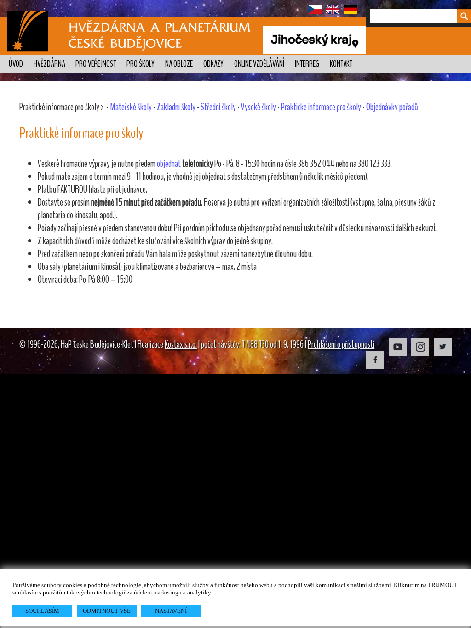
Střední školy (218, 107)
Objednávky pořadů (392, 107)
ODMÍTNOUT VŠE (107, 610)
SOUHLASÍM (42, 610)
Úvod (16, 64)
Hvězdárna (49, 64)
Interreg (307, 64)
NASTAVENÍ (171, 610)
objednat (169, 163)
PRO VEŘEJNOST (95, 64)
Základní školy (176, 107)
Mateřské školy (131, 107)
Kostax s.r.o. (181, 344)
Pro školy (140, 64)
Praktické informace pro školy (321, 107)
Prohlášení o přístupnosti (341, 344)
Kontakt (341, 64)
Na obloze (179, 64)
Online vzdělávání (259, 64)
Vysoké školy (258, 107)
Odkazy (213, 64)
